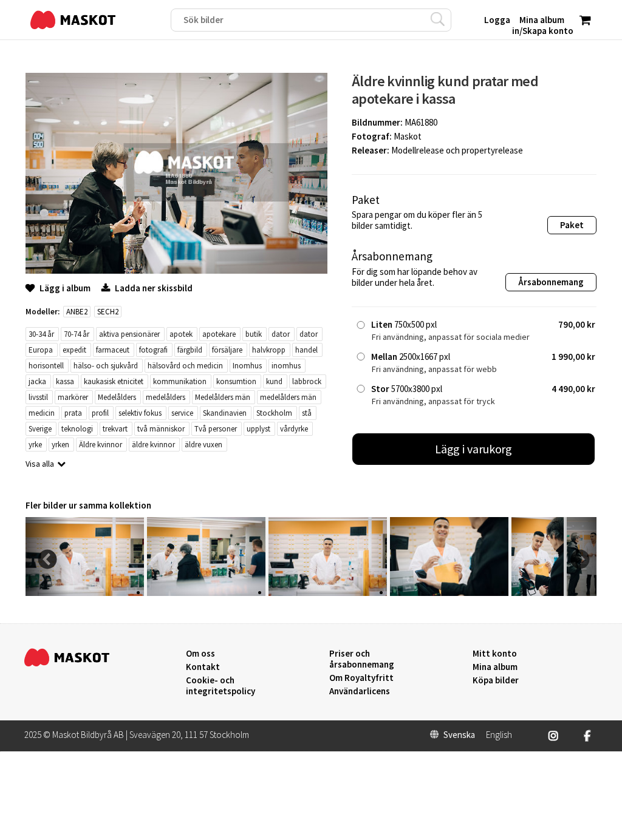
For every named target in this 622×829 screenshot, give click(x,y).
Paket (572, 225)
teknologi (77, 429)
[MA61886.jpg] (206, 592)
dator (281, 334)
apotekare (219, 334)
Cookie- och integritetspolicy (220, 685)
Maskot (408, 136)
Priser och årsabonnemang (361, 659)
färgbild (189, 350)
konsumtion (236, 381)
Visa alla (40, 463)
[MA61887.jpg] (85, 592)
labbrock (306, 381)
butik (253, 334)
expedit (74, 350)
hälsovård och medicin (185, 365)
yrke (35, 444)
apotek (181, 334)
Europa (41, 350)
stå (307, 413)
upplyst (258, 429)
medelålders (165, 397)
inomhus (286, 365)
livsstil (38, 397)
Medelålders (117, 397)
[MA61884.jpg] (449, 592)
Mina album (495, 667)
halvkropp (268, 350)
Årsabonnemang (551, 282)
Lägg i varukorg (474, 448)
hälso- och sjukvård (105, 365)
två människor (161, 429)
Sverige (40, 429)
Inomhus (247, 365)
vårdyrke (294, 429)
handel (306, 350)
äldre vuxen (203, 444)
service (182, 413)
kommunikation (180, 381)
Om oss (200, 653)
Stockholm (274, 413)
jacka (37, 381)
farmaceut (112, 350)
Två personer (215, 429)
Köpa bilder (496, 680)
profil (100, 413)
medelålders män (288, 397)
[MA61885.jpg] (327, 592)
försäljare (227, 350)
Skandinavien (225, 413)
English (499, 734)
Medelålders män (222, 397)
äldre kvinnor (153, 444)
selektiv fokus (140, 413)
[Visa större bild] (176, 270)
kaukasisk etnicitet (113, 381)
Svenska (459, 734)
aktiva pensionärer (129, 334)
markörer (73, 397)
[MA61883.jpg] (537, 592)
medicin (42, 413)
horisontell (46, 365)
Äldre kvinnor (100, 444)
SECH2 (107, 311)
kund (274, 381)
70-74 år (76, 334)
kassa (65, 381)
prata (73, 413)
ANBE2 (76, 311)
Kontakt (203, 667)
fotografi (153, 350)
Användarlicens (359, 691)
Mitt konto (495, 653)
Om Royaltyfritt (361, 677)
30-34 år (41, 334)
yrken (60, 444)
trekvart (115, 429)
